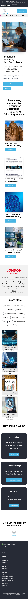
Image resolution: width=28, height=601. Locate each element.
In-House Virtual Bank (7, 578)
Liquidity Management (7, 580)
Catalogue (4, 562)
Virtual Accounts (6, 582)
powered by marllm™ (14, 598)
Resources (5, 583)
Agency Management (7, 576)
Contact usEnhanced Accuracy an (13, 84)
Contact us (10, 149)
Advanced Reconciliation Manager (10, 575)
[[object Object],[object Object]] (14, 547)
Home (3, 559)
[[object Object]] (5, 11)
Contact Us (5, 587)
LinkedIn (4, 568)
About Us (4, 585)
